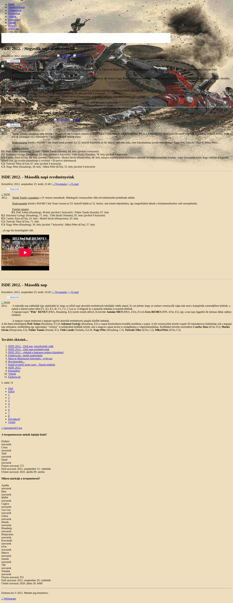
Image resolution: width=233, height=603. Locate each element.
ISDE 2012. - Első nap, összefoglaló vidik (31, 346)
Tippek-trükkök (16, 7)
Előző (11, 391)
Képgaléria (14, 13)
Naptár (12, 22)
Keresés (12, 25)
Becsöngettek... (16, 361)
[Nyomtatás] (64, 55)
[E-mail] (78, 55)
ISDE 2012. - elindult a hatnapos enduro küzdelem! (36, 352)
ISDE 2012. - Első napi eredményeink (28, 349)
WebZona (13, 28)
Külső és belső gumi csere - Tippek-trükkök (31, 364)
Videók (12, 16)
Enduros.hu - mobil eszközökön (25, 355)
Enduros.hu (14, 376)
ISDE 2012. (14, 367)
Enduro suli (14, 19)
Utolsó (11, 422)
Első (10, 388)
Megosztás (14, 61)
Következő (14, 419)
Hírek (11, 4)
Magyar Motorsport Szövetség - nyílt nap (30, 358)
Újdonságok (14, 10)
